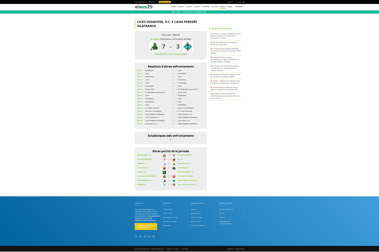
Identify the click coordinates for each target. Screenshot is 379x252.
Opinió (173, 7)
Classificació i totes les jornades (170, 54)
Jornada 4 (155, 39)
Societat (197, 7)
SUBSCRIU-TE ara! (165, 2)
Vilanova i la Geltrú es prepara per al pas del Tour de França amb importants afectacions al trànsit (226, 36)
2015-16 (139, 77)
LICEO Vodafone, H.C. (144, 180)
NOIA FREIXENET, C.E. (144, 155)
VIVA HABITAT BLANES (185, 176)
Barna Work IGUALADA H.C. (187, 184)
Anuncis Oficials (196, 221)
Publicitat (230, 249)
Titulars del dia (167, 209)
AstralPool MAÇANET (144, 159)
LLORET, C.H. (141, 172)
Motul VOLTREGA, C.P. (185, 155)
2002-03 (139, 114)
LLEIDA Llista (141, 184)
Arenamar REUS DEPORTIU (146, 176)
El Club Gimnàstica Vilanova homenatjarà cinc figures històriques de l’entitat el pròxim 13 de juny (224, 59)
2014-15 (139, 83)
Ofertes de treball (196, 217)
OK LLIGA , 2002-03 (188, 12)
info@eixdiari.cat (224, 221)
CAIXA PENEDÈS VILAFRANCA (187, 180)
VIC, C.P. (180, 159)
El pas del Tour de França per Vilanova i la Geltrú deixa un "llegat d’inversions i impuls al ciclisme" (225, 68)
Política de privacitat (157, 249)
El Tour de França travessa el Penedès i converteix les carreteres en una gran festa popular (226, 51)
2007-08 (139, 102)
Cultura (215, 7)
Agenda (193, 209)
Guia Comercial (196, 213)
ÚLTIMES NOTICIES (200, 12)
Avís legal (185, 249)
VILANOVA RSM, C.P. (184, 163)
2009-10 (139, 95)
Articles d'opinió (168, 213)
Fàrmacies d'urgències (198, 225)
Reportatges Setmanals (170, 217)
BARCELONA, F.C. (143, 168)
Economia (206, 7)
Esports (222, 7)
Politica (189, 7)
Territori (181, 7)
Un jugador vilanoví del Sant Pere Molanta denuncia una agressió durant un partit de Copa (225, 96)
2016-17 (139, 70)
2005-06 (139, 108)
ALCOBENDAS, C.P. (184, 168)
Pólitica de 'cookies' (173, 249)
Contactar (222, 217)
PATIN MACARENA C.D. (185, 172)
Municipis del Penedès (170, 221)
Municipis (230, 2)
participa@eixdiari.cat (226, 224)
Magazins (238, 7)
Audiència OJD (239, 249)
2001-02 (139, 121)
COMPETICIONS (176, 12)
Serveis (229, 7)
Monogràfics (167, 225)
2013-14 (139, 89)
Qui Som (222, 213)
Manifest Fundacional (226, 209)
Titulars (238, 2)
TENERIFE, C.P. (142, 163)
